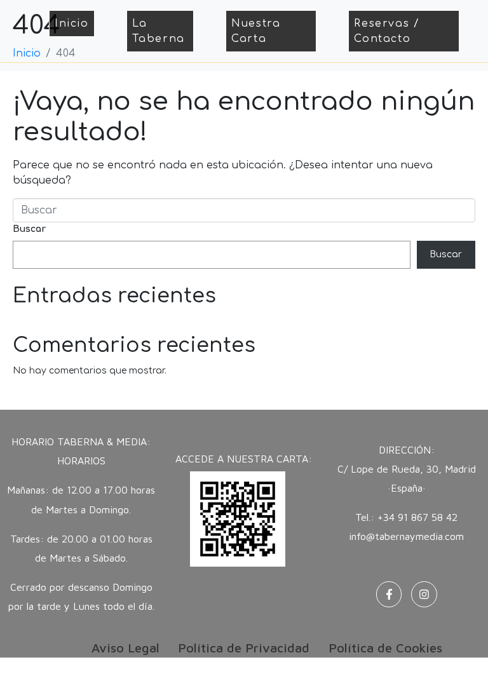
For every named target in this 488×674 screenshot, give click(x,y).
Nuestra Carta (255, 31)
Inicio (72, 23)
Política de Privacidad (243, 647)
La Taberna (158, 31)
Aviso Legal (125, 647)
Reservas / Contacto (386, 31)
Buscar (29, 229)
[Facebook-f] (389, 594)
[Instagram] (424, 594)
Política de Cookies (385, 647)
